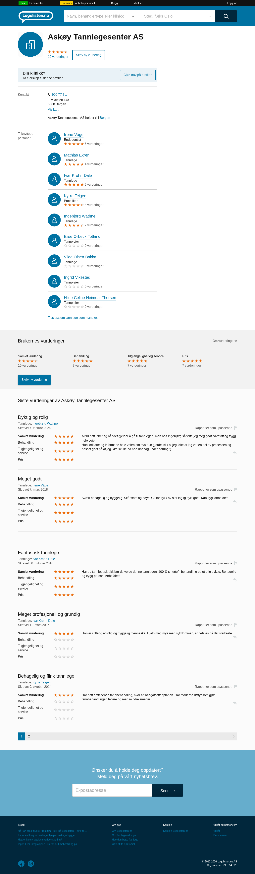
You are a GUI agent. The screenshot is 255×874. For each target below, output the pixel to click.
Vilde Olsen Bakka (80, 257)
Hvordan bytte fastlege (125, 839)
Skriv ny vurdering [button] (88, 55)
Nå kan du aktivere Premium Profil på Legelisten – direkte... (52, 830)
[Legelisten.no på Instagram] (30, 863)
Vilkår (216, 830)
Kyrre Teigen (75, 196)
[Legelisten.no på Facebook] (21, 863)
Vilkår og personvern (225, 824)
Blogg (114, 3)
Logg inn (232, 3)
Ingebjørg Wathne (79, 216)
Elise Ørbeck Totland (82, 236)
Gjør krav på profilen (138, 75)
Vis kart (53, 109)
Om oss (116, 824)
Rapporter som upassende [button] (213, 428)
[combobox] (100, 16)
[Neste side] (233, 736)
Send (165, 790)
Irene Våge (73, 134)
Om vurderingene (225, 341)
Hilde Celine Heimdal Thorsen (90, 297)
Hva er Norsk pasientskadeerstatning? (40, 839)
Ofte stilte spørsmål (123, 844)
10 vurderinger (58, 56)
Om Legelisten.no (122, 830)
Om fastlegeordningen (124, 835)
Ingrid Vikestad (77, 277)
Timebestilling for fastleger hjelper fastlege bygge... (47, 835)
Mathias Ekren (76, 155)
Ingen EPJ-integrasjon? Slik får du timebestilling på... (48, 844)
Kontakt (167, 824)
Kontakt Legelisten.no (175, 830)
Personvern (220, 835)
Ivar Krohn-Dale (78, 175)
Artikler (138, 3)
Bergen (105, 117)
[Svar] (234, 455)
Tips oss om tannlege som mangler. (73, 317)
